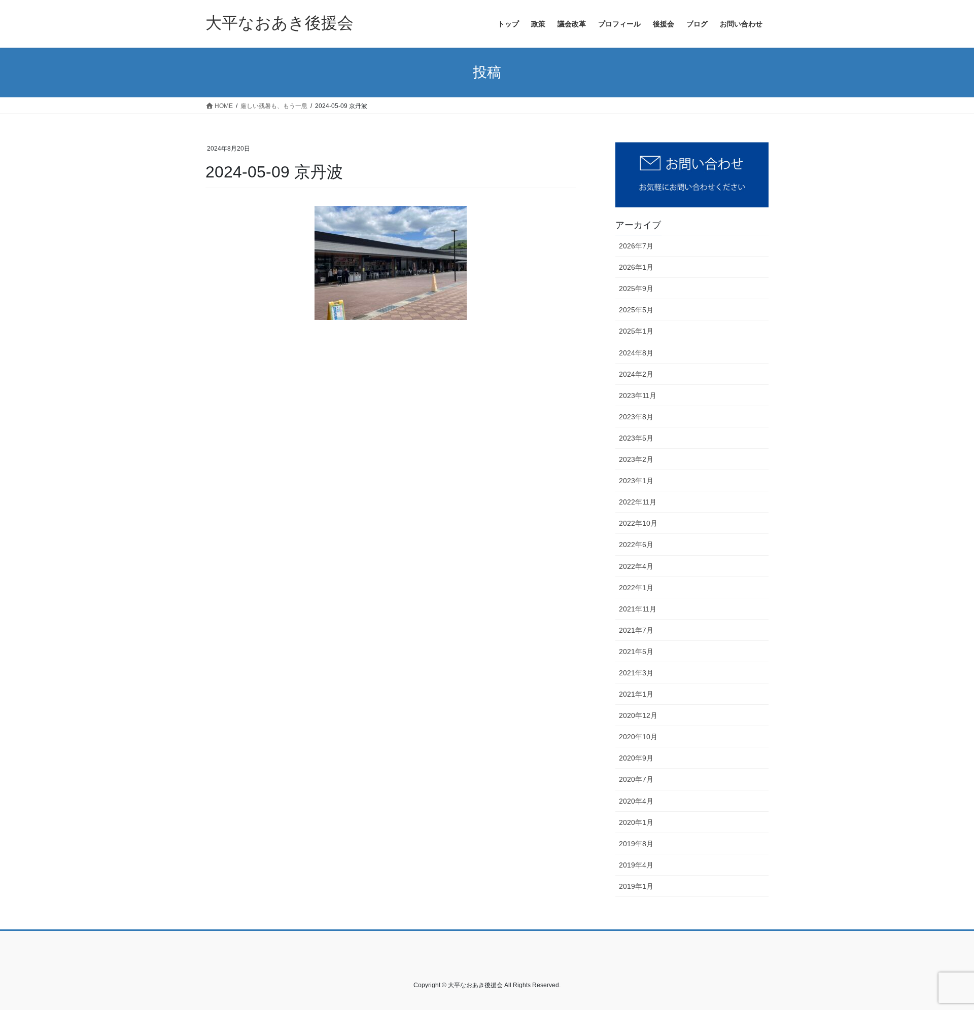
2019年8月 (636, 844)
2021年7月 (636, 630)
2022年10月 (638, 523)
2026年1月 (636, 267)
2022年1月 (636, 588)
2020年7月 (636, 779)
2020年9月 (636, 758)
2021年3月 (636, 673)
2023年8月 (636, 417)
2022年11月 (637, 502)
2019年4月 (636, 865)
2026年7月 (636, 246)
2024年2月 (636, 374)
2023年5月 (636, 438)
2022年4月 (636, 566)
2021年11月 (637, 609)
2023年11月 (637, 395)
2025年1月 (636, 331)
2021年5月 (636, 651)
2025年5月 (636, 310)
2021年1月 (636, 694)
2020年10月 (638, 737)
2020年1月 (636, 822)
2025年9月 (636, 288)
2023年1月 (636, 481)
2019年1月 (636, 886)
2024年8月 (636, 353)
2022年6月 (636, 544)
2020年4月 (636, 801)
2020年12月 (638, 715)
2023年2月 (636, 459)
